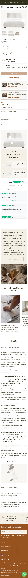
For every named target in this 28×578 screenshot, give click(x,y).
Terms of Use (21, 535)
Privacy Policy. (5, 537)
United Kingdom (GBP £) (9, 555)
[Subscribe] (25, 531)
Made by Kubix (14, 570)
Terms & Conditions (7, 572)
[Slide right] (23, 20)
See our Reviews (14, 77)
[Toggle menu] (1, 7)
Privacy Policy (18, 572)
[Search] (23, 7)
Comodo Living (5, 570)
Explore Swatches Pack (13, 259)
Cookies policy (5, 575)
